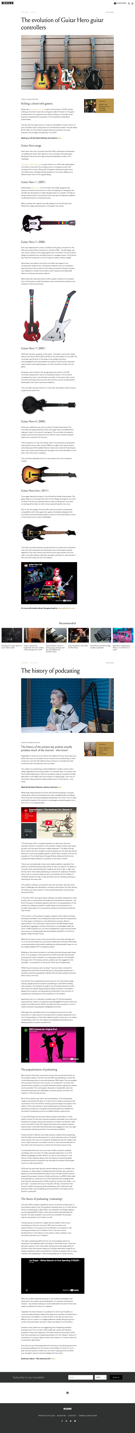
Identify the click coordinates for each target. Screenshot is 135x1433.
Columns (32, 12)
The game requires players (31, 164)
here (59, 138)
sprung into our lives (37, 109)
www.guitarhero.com (66, 608)
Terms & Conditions (87, 1416)
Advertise (61, 1416)
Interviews (33, 663)
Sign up (116, 1377)
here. (60, 787)
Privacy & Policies (46, 1416)
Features (24, 12)
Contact (72, 1416)
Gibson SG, (36, 188)
